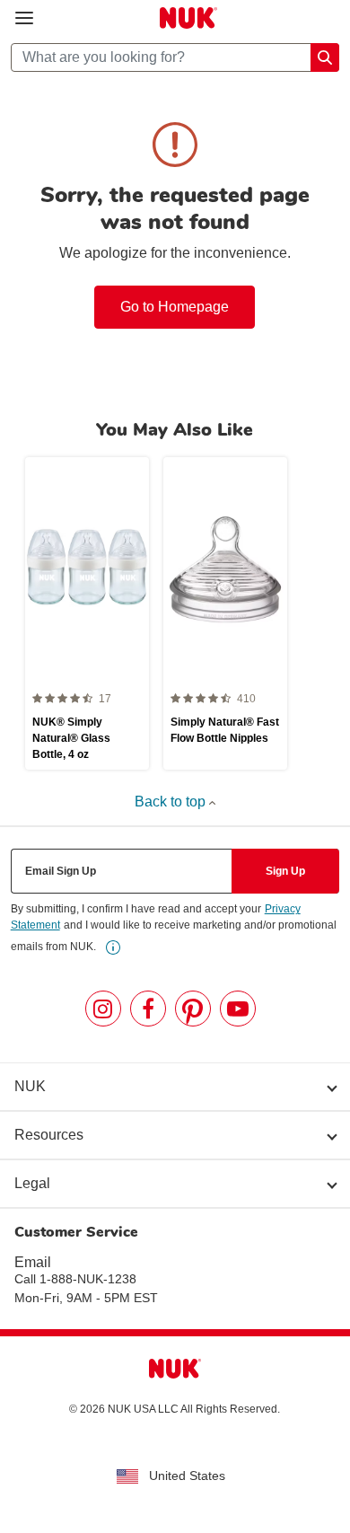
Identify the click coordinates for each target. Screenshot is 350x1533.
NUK (30, 1086)
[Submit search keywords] (325, 57)
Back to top (172, 801)
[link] (113, 947)
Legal (32, 1183)
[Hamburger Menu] (24, 18)
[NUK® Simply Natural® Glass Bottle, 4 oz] (87, 613)
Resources (48, 1134)
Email (32, 1262)
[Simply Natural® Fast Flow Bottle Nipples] (225, 613)
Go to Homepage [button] (174, 306)
